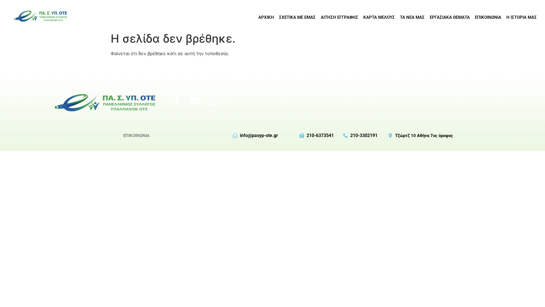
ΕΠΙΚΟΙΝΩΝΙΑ (488, 17)
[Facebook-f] (177, 101)
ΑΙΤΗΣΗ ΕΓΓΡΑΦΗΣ (339, 17)
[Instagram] (212, 101)
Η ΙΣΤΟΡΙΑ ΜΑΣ (521, 17)
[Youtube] (194, 101)
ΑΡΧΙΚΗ (266, 17)
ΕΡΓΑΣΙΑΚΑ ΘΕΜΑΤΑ (450, 17)
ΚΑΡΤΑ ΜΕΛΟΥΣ (379, 17)
